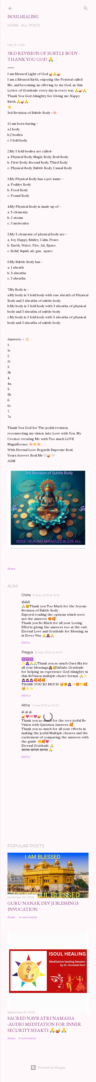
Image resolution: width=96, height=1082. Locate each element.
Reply (26, 642)
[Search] (86, 7)
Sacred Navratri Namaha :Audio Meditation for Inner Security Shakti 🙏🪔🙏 (44, 1024)
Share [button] (11, 568)
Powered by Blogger (51, 1067)
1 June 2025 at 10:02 (45, 705)
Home (13, 25)
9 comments (27, 1038)
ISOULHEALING (23, 16)
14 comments (28, 917)
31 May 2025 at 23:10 (48, 652)
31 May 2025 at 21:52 (46, 595)
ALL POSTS (30, 25)
